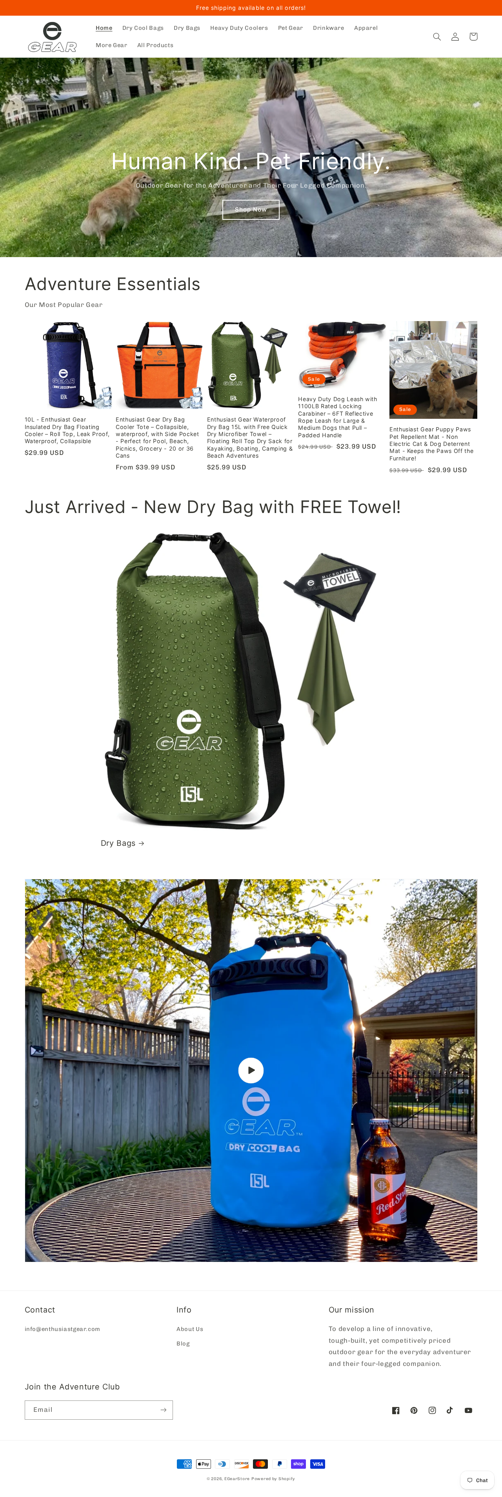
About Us (189, 1329)
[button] (437, 36)
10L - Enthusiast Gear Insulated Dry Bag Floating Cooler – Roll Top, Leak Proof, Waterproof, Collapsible (67, 430)
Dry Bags (118, 843)
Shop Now (251, 209)
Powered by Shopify (273, 1478)
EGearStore (237, 1478)
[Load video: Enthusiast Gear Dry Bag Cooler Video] (251, 1070)
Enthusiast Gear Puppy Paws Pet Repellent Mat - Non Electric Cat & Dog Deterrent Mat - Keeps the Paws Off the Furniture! (431, 444)
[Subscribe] (163, 1410)
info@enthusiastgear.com (63, 1329)
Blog (183, 1343)
